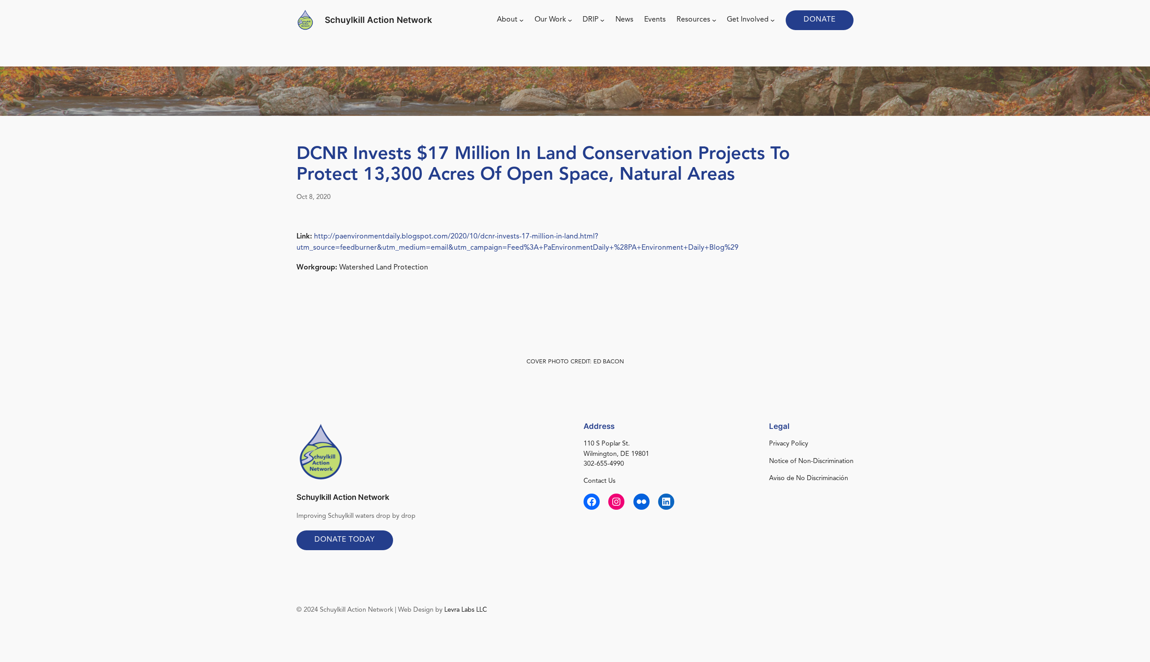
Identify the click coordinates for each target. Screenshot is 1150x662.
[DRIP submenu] (602, 20)
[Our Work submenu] (570, 20)
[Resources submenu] (714, 20)
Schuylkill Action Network (378, 19)
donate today (344, 539)
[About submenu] (521, 20)
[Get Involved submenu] (772, 20)
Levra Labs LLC (465, 610)
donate (820, 19)
